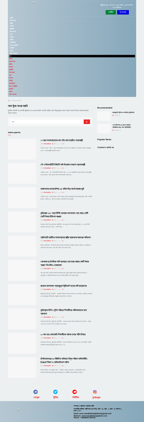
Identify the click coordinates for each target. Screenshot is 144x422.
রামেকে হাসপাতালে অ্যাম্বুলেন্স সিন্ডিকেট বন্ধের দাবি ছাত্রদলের (63, 285)
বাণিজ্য (12, 39)
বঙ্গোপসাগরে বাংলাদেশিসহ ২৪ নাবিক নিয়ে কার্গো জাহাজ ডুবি (62, 188)
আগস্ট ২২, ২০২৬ (56, 220)
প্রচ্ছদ (11, 18)
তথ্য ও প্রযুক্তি (14, 45)
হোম (9, 100)
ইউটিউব (75, 397)
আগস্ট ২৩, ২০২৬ (57, 144)
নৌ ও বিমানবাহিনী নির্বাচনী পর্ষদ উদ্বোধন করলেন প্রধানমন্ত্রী (62, 164)
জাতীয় (11, 23)
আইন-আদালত (13, 53)
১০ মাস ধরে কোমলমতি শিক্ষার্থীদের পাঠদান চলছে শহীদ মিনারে (63, 334)
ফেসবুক (36, 397)
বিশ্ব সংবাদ (13, 31)
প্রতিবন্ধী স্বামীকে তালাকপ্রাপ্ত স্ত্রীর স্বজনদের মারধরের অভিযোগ (65, 237)
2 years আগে (117, 130)
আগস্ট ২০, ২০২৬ (57, 289)
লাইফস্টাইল (13, 42)
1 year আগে (117, 115)
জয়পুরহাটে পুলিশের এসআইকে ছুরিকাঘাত (123, 112)
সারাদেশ (12, 26)
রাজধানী (12, 48)
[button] (123, 12)
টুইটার (55, 397)
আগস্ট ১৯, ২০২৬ (56, 338)
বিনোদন (12, 37)
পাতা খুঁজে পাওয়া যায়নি (16, 100)
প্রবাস (11, 50)
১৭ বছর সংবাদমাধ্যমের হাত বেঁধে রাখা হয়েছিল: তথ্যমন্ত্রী (61, 140)
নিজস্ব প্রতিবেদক (47, 144)
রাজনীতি (12, 29)
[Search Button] (87, 121)
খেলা (11, 34)
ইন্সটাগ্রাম (96, 397)
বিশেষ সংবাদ (13, 20)
